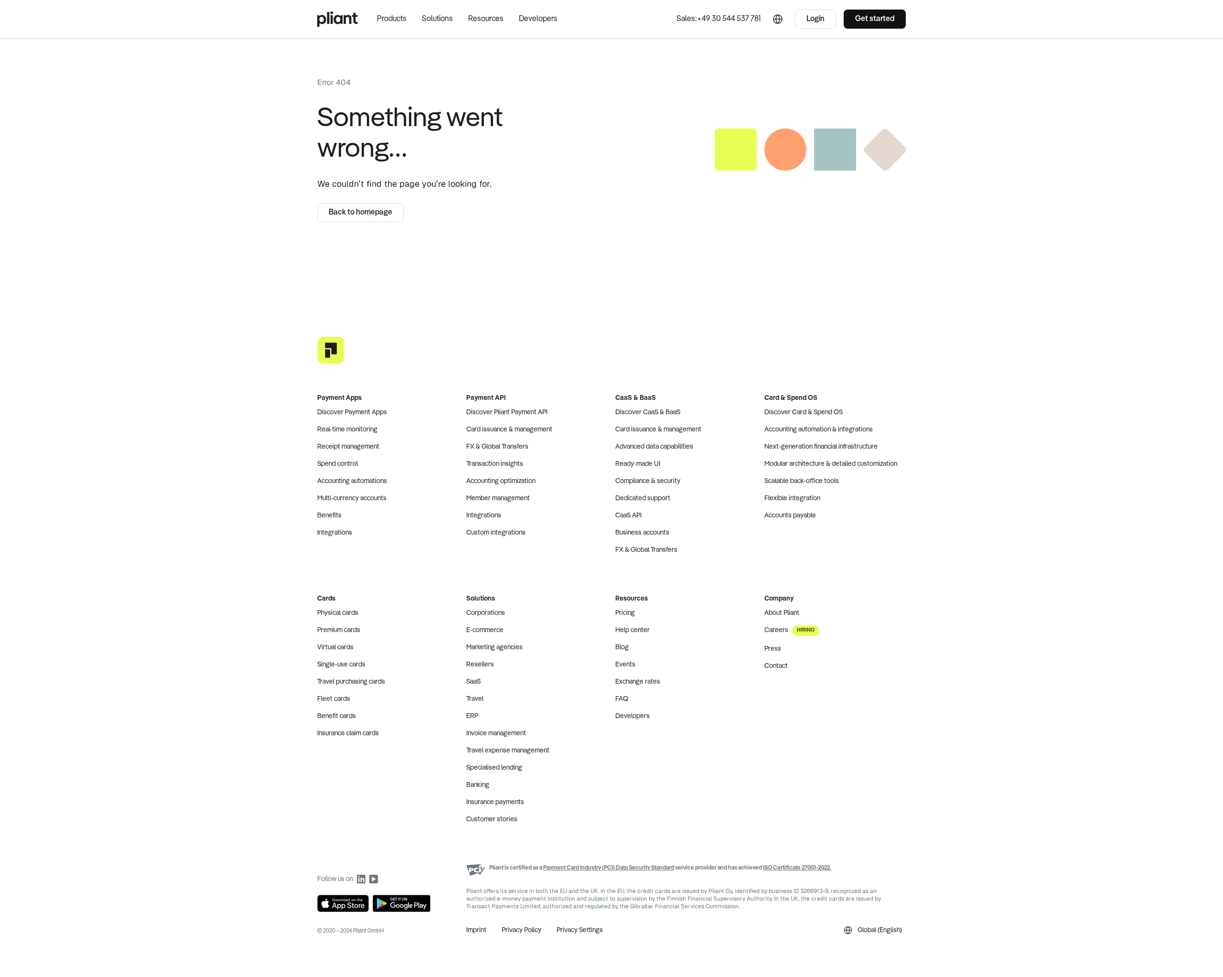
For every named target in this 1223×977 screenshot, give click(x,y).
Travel (474, 699)
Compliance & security (647, 481)
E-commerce (485, 630)
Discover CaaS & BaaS (647, 412)
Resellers (480, 664)
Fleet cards (333, 699)
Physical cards (337, 613)
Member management (498, 498)
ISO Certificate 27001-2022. (797, 868)
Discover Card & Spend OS (803, 412)
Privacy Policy (521, 930)
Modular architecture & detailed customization (830, 464)
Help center (632, 630)
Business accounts (642, 532)
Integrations (334, 532)
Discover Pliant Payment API (506, 412)
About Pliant (781, 613)
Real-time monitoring (347, 429)
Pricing (625, 613)
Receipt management (348, 446)
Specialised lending (494, 767)
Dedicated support (642, 498)
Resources (486, 19)
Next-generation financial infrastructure (821, 446)
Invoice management (496, 733)
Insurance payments (495, 802)
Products (392, 19)
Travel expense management (507, 750)
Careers (789, 630)
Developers (538, 19)
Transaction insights (494, 464)
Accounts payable (790, 515)
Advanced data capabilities (654, 446)
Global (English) (880, 930)
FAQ (621, 699)
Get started (874, 19)
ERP (472, 716)
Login (815, 19)
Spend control (337, 464)
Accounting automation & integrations (818, 429)
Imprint (476, 930)
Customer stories (491, 819)
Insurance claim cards (348, 733)
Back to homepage (360, 212)
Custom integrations (496, 532)
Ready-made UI (637, 464)
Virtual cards (335, 647)
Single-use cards (341, 664)
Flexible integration (792, 498)
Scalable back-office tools (801, 481)
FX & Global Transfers (497, 446)
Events (625, 664)
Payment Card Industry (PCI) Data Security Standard (608, 868)
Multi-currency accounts (351, 498)
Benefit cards (336, 716)
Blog (622, 647)
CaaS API (628, 515)
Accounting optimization (501, 481)
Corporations (485, 613)
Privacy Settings (580, 930)
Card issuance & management (509, 429)
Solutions (437, 19)
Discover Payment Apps (352, 412)
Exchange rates (637, 681)
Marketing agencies (494, 647)
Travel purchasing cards (351, 681)
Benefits (329, 515)
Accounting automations (352, 481)
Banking (477, 785)
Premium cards (338, 630)
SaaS (473, 681)
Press (772, 648)
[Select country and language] (777, 19)
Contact (776, 666)
